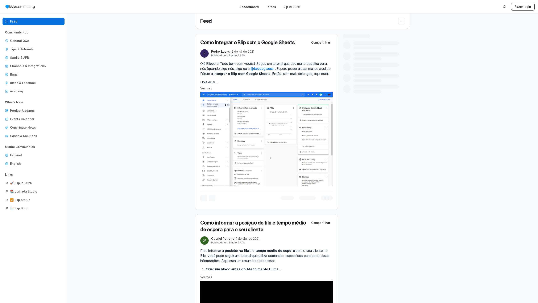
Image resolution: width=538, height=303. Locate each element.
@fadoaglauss (262, 218)
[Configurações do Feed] (401, 21)
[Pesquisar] (504, 6)
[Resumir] (305, 191)
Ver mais (206, 237)
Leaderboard (249, 7)
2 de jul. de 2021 (261, 201)
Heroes (270, 7)
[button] (34, 62)
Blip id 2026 (291, 7)
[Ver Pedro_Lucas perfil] (204, 202)
